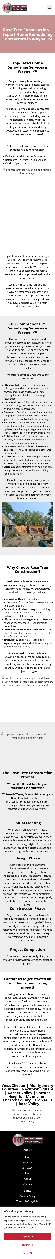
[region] (27, 1233)
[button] (49, 7)
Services (27, 1162)
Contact (27, 1184)
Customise (27, 1245)
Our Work (27, 1168)
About (27, 1178)
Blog (27, 1173)
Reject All (27, 1253)
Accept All (27, 1236)
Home (27, 1157)
